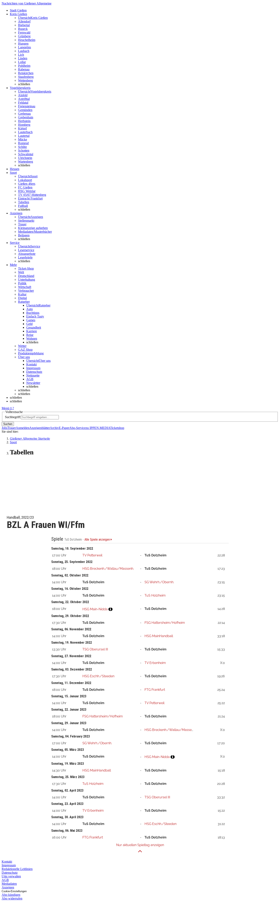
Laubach (23, 51)
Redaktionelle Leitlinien (17, 869)
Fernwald (24, 32)
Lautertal (24, 135)
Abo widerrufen (12, 898)
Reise (29, 335)
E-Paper (64, 428)
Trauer (22, 224)
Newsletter (33, 383)
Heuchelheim (26, 40)
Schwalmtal (25, 154)
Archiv (54, 428)
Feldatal (23, 102)
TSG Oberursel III (95, 649)
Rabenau (24, 69)
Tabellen (23, 202)
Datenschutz (34, 371)
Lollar (22, 62)
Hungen (23, 43)
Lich (21, 54)
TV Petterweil (92, 555)
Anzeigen (8, 887)
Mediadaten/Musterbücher (35, 231)
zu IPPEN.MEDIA (98, 428)
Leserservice (26, 250)
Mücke (22, 139)
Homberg (24, 124)
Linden (22, 58)
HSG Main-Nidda (95, 609)
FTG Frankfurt (155, 690)
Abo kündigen (11, 894)
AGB (29, 379)
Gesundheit (33, 327)
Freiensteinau (26, 106)
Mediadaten (9, 883)
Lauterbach (25, 132)
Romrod (23, 143)
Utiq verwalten (11, 876)
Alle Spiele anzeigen (97, 539)
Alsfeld (22, 95)
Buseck (23, 29)
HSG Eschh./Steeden (98, 676)
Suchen (7, 423)
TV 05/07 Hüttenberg (32, 194)
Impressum (33, 368)
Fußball (23, 206)
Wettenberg (25, 80)
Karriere (31, 331)
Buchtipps (32, 312)
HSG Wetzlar (26, 191)
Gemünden (25, 110)
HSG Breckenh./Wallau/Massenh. (108, 569)
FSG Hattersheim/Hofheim (165, 623)
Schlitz (22, 147)
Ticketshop (117, 428)
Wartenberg (25, 161)
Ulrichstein (25, 158)
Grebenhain (25, 117)
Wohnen (31, 338)
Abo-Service (77, 428)
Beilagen (24, 235)
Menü (5, 408)
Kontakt (31, 364)
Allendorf (24, 21)
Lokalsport (25, 180)
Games (30, 320)
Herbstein (24, 121)
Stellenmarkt (26, 220)
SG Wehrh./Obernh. (159, 582)
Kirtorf (22, 128)
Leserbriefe (25, 257)
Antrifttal (24, 99)
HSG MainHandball (159, 636)
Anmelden (22, 428)
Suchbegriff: (13, 417)
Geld (29, 324)
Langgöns (24, 47)
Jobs (4, 428)
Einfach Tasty (35, 316)
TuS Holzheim (155, 595)
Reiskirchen (25, 73)
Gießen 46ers (26, 183)
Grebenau (24, 113)
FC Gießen (25, 187)
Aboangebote (26, 253)
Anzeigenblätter (39, 428)
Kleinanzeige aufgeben (33, 228)
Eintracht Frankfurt (30, 198)
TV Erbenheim (155, 663)
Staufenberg (26, 76)
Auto (29, 309)
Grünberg (24, 36)
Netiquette (33, 375)
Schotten (23, 150)
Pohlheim (24, 65)
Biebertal (24, 25)
